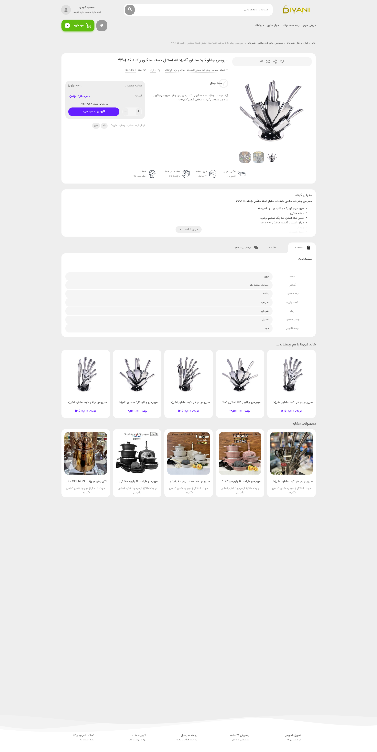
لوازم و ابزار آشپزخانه (297, 43)
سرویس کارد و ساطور (207, 99)
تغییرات (261, 61)
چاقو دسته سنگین (204, 95)
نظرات (273, 247)
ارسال (275, 61)
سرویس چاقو (178, 95)
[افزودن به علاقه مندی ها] (280, 407)
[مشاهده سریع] (295, 407)
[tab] (302, 247)
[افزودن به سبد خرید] (303, 407)
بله (104, 125)
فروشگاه (259, 26)
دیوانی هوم (309, 26)
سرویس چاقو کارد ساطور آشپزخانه (265, 43)
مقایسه (268, 61)
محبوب (282, 61)
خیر (96, 125)
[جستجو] (130, 10)
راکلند (190, 95)
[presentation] (240, 109)
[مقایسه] (288, 407)
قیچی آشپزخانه (186, 99)
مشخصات (299, 247)
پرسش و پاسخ (243, 247)
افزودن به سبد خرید (94, 110)
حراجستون (273, 26)
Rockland (130, 70)
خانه (313, 43)
